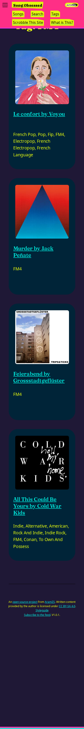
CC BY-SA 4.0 (67, 606)
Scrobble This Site (28, 22)
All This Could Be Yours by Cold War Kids (37, 506)
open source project (25, 602)
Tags (55, 13)
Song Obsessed (27, 5)
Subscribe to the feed (37, 615)
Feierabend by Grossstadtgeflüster (39, 377)
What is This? (62, 22)
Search (37, 13)
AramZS (50, 602)
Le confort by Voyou (39, 114)
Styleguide (42, 610)
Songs (18, 13)
